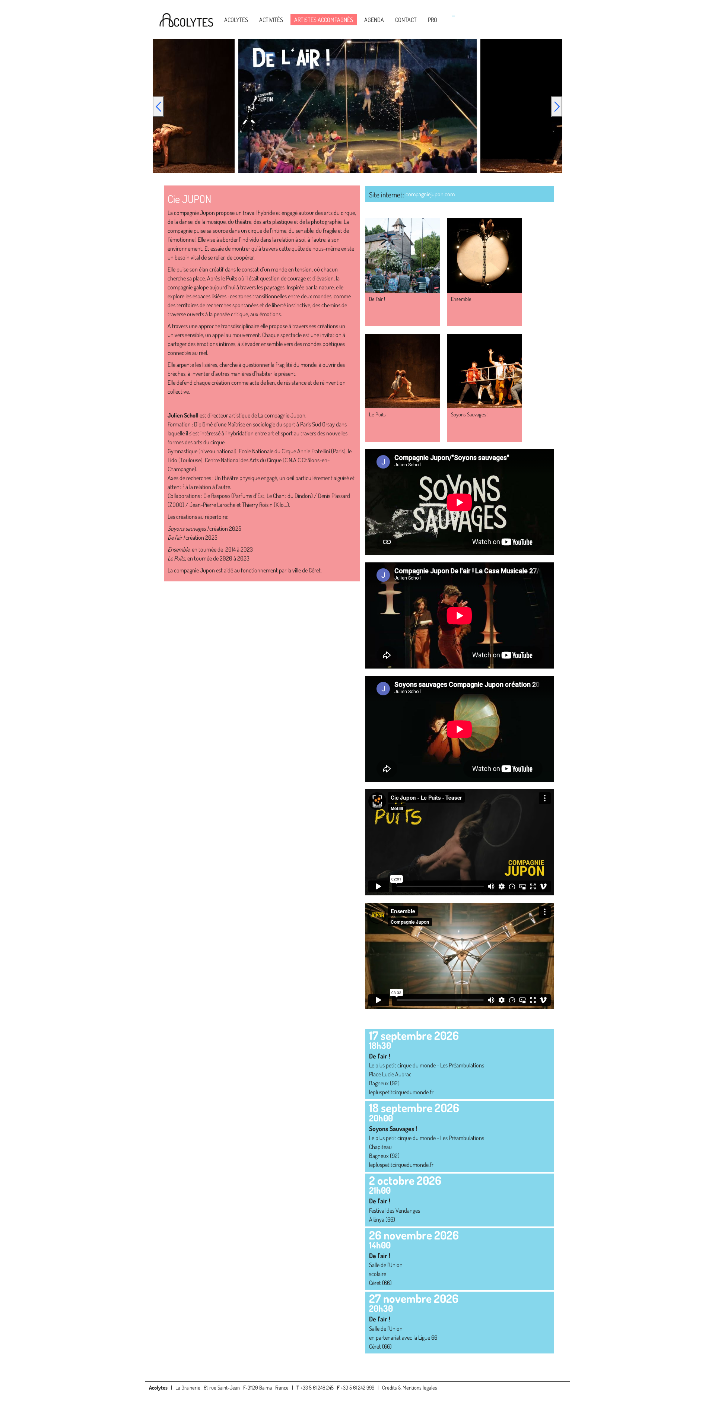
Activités (271, 19)
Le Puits (377, 414)
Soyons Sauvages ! (470, 414)
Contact (406, 19)
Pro (432, 19)
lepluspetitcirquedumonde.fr (401, 1092)
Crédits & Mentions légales (409, 1387)
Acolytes (236, 19)
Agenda (374, 19)
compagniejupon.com (430, 194)
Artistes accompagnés (323, 19)
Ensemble (461, 298)
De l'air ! (377, 298)
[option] (357, 106)
